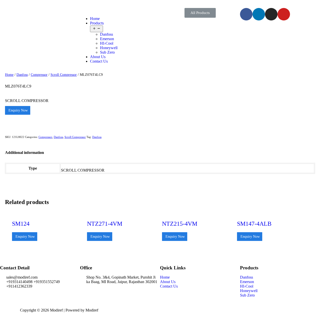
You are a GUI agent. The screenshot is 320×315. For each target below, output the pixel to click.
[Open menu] (96, 28)
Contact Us (99, 61)
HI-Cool (106, 43)
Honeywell (109, 48)
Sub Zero (107, 52)
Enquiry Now (18, 110)
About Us (98, 57)
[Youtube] (284, 14)
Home (95, 18)
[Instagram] (271, 14)
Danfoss (106, 34)
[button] (200, 13)
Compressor (39, 75)
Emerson (107, 39)
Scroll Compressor (63, 75)
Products (97, 23)
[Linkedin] (258, 14)
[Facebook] (246, 14)
